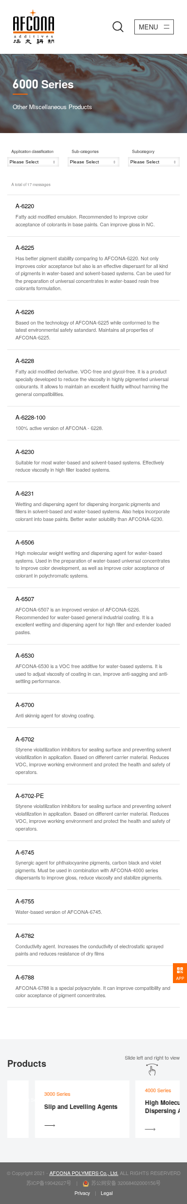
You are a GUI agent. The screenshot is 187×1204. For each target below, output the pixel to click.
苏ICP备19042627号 (48, 1182)
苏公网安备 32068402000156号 (126, 1182)
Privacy (82, 1192)
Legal (107, 1192)
